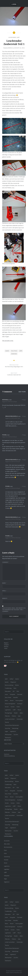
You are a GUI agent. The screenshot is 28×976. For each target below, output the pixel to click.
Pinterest (6, 646)
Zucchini (16, 734)
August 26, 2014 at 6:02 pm (12, 461)
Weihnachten (8, 734)
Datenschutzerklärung (9, 756)
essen (6, 694)
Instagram (6, 644)
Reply (24, 399)
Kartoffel (15, 697)
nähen (21, 713)
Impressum (6, 754)
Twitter (5, 648)
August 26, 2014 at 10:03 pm (13, 519)
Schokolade (20, 719)
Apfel (6, 679)
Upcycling (7, 728)
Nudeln (16, 713)
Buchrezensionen (8, 847)
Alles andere (7, 844)
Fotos (5, 853)
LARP (18, 37)
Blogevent (13, 682)
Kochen (7, 706)
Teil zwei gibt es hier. (7, 340)
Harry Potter (14, 350)
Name (4, 583)
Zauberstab (14, 353)
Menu (14, 4)
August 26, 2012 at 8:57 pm (12, 418)
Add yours (22, 391)
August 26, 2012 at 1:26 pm (9, 401)
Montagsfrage (8, 713)
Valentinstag (15, 728)
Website (4, 598)
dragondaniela (11, 416)
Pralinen (14, 716)
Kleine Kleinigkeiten (10, 703)
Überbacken (8, 737)
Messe (19, 709)
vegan (6, 731)
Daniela (10, 48)
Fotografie (12, 694)
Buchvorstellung (9, 685)
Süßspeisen (6, 875)
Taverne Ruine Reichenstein (12, 725)
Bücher (17, 685)
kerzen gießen (19, 700)
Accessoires (7, 840)
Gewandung (7, 856)
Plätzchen (7, 716)
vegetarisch (13, 731)
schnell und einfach (10, 719)
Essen (5, 850)
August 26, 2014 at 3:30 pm (9, 436)
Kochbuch (19, 703)
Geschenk (19, 694)
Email (4, 590)
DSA (18, 691)
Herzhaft (6, 859)
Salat (19, 716)
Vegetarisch (6, 882)
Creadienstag (8, 688)
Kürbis (18, 706)
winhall (5, 399)
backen (17, 679)
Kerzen (12, 700)
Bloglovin (6, 643)
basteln (7, 350)
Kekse (6, 700)
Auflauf (11, 679)
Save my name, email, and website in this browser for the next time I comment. (14, 610)
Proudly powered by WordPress (13, 970)
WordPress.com (18, 972)
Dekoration (8, 691)
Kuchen (13, 706)
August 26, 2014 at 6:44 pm (12, 488)
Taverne (7, 722)
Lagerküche (8, 709)
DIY (14, 691)
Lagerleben (12, 37)
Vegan (5, 878)
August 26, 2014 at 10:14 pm (13, 537)
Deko (15, 688)
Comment (5, 562)
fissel (4, 435)
